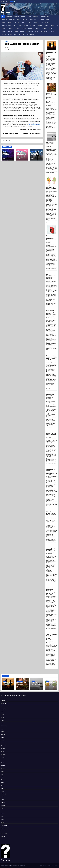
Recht (3, 31)
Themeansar (23, 865)
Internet (11, 28)
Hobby (24, 28)
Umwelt (18, 28)
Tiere (41, 22)
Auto (18, 19)
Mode (29, 16)
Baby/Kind (47, 22)
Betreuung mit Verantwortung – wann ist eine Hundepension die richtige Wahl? (51, 313)
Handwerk (33, 25)
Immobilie (10, 22)
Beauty (40, 25)
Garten (35, 22)
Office (16, 31)
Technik (23, 16)
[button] (57, 25)
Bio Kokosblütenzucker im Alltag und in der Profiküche (13, 695)
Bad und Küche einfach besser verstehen (50, 144)
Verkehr (10, 31)
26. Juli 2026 (7, 686)
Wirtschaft (33, 19)
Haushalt (41, 19)
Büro (36, 31)
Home (41, 865)
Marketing (12, 19)
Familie (23, 22)
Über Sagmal (56, 865)
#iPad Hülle (15, 49)
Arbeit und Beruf (6, 25)
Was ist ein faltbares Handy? (11, 133)
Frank (8, 47)
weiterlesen (51, 79)
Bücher (52, 31)
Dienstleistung (45, 16)
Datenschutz (45, 865)
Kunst (37, 28)
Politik (4, 34)
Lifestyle (25, 19)
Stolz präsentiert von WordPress (7, 865)
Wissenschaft (44, 31)
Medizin (26, 25)
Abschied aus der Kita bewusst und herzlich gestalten (51, 187)
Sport (48, 19)
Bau (15, 34)
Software (31, 28)
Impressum (50, 865)
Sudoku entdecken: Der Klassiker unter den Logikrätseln (51, 434)
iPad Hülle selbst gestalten (34, 124)
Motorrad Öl (30, 34)
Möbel (52, 25)
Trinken (46, 25)
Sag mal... (5, 12)
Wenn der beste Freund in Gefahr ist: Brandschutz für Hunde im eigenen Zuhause (51, 238)
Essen (3, 22)
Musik (50, 28)
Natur (22, 31)
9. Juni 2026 (35, 686)
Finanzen (4, 19)
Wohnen (16, 16)
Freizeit (4, 28)
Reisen (29, 22)
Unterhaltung (17, 25)
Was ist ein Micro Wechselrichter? (31, 133)
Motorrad (21, 34)
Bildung (17, 22)
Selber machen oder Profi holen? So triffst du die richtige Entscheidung (51, 637)
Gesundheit (9, 16)
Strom (10, 34)
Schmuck (44, 28)
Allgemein (35, 16)
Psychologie (29, 31)
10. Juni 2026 (21, 686)
